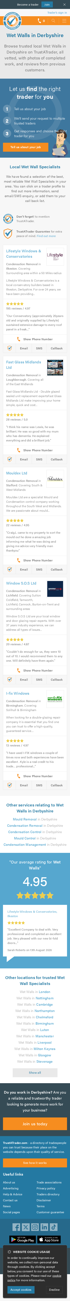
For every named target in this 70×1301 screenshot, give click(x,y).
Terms (41, 1206)
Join (45, 4)
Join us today (35, 1123)
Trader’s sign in (57, 12)
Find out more (46, 236)
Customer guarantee (50, 1212)
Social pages (11, 1212)
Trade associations (49, 1182)
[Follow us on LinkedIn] (44, 1227)
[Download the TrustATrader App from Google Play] (22, 1239)
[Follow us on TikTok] (54, 1227)
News (7, 1206)
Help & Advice (12, 1194)
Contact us (10, 1200)
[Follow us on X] (26, 1227)
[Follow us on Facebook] (16, 1227)
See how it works (35, 1163)
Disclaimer (44, 1200)
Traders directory (48, 1194)
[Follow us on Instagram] (35, 1227)
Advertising (10, 1188)
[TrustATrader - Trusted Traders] (12, 18)
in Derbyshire (35, 819)
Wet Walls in (35, 991)
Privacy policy (46, 1188)
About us (9, 1182)
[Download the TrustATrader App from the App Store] (49, 1239)
